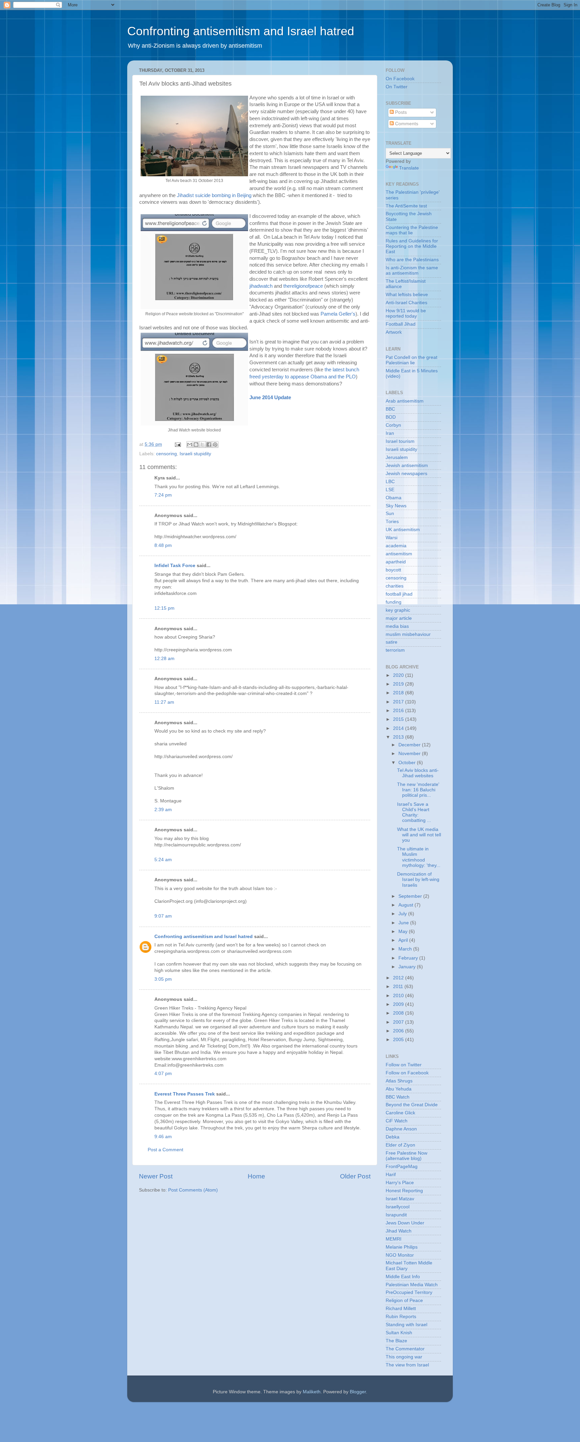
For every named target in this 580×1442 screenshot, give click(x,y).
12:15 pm (164, 608)
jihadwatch (261, 286)
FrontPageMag (402, 1166)
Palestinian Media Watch (412, 1284)
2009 (399, 1004)
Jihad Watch (399, 1231)
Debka (392, 1136)
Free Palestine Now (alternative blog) (406, 1156)
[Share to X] (202, 444)
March (405, 948)
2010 (399, 995)
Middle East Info (403, 1276)
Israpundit (396, 1214)
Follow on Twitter (404, 1064)
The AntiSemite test (406, 205)
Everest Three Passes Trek (184, 1094)
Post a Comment (165, 1149)
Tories (392, 521)
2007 (399, 1022)
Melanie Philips (402, 1247)
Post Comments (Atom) (193, 1190)
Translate (409, 168)
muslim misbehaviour (408, 634)
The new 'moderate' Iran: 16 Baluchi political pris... (418, 790)
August (406, 905)
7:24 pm (163, 495)
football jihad (399, 594)
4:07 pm (163, 1073)
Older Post (355, 1176)
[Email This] (189, 444)
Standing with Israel (406, 1324)
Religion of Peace (404, 1300)
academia (396, 545)
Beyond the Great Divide (412, 1104)
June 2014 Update (270, 397)
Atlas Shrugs (399, 1080)
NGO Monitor (400, 1255)
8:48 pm (163, 545)
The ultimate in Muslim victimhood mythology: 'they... (418, 857)
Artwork (394, 332)
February (408, 958)
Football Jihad (401, 324)
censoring (166, 453)
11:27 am (164, 702)
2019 (399, 684)
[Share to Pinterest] (215, 444)
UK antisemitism (403, 529)
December (410, 744)
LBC (390, 481)
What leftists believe (407, 294)
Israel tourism (400, 441)
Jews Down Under (405, 1222)
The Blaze (396, 1340)
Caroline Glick (400, 1112)
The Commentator (405, 1348)
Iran (390, 433)
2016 (399, 710)
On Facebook (400, 78)
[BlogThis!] (196, 444)
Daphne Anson (401, 1128)
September (410, 896)
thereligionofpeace (303, 286)
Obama (393, 497)
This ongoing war (404, 1356)
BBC (390, 409)
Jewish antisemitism (407, 465)
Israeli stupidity (195, 453)
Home (256, 1176)
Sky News (396, 505)
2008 (399, 1013)
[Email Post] (177, 444)
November (410, 753)
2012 (399, 977)
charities (394, 586)
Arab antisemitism (405, 401)
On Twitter (396, 86)
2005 (399, 1039)
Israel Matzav (400, 1198)
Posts (400, 112)
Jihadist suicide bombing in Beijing (214, 195)
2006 (399, 1030)
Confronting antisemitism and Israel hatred (240, 31)
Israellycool (397, 1206)
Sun (390, 513)
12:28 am (164, 658)
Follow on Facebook (407, 1072)
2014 (399, 728)
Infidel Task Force (174, 565)
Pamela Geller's (338, 314)
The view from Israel (407, 1364)
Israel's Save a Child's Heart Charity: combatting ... (414, 812)
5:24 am (163, 859)
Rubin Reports (401, 1316)
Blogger (358, 1391)
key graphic (398, 610)
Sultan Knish (399, 1332)
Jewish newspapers (406, 473)
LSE (390, 489)
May (403, 931)
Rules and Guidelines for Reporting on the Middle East (412, 246)
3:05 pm (163, 979)
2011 (398, 986)
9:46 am (163, 1136)
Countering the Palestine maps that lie (412, 230)
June (404, 922)
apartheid (396, 561)
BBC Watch (397, 1097)
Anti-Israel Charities (406, 302)
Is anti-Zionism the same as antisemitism (412, 270)
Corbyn (393, 425)
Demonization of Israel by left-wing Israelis (418, 879)
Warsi (391, 537)
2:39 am (163, 809)
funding (393, 602)
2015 (399, 719)
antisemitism (399, 553)
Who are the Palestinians (412, 259)
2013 (399, 737)
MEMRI (393, 1239)
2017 (399, 701)
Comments (406, 123)
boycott (393, 569)
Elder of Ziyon (400, 1145)
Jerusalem (397, 457)
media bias (397, 626)
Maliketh (312, 1391)
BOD (391, 417)
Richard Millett (401, 1308)
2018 (399, 692)
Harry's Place (400, 1182)
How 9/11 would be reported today (406, 313)
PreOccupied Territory (409, 1292)
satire (391, 642)
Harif (391, 1174)
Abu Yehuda (399, 1088)
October (407, 762)
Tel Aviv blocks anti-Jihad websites (418, 773)
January (407, 966)
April (403, 940)
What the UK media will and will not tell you (419, 835)
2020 (399, 675)
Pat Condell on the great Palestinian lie (411, 360)
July (403, 913)
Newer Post (156, 1176)
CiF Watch (396, 1120)
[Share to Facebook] (208, 444)
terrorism (395, 650)
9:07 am (163, 916)
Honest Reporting (404, 1190)
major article (399, 618)
